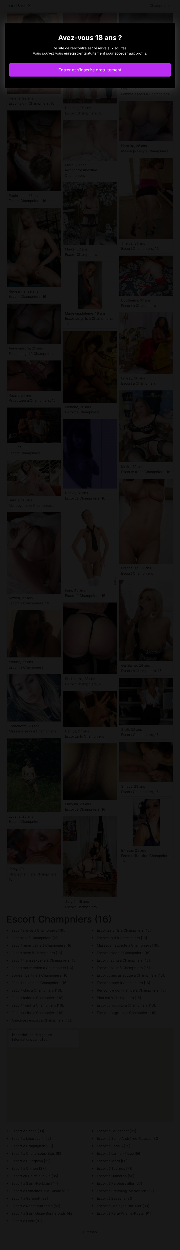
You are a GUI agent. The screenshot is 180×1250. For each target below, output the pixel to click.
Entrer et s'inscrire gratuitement (90, 69)
